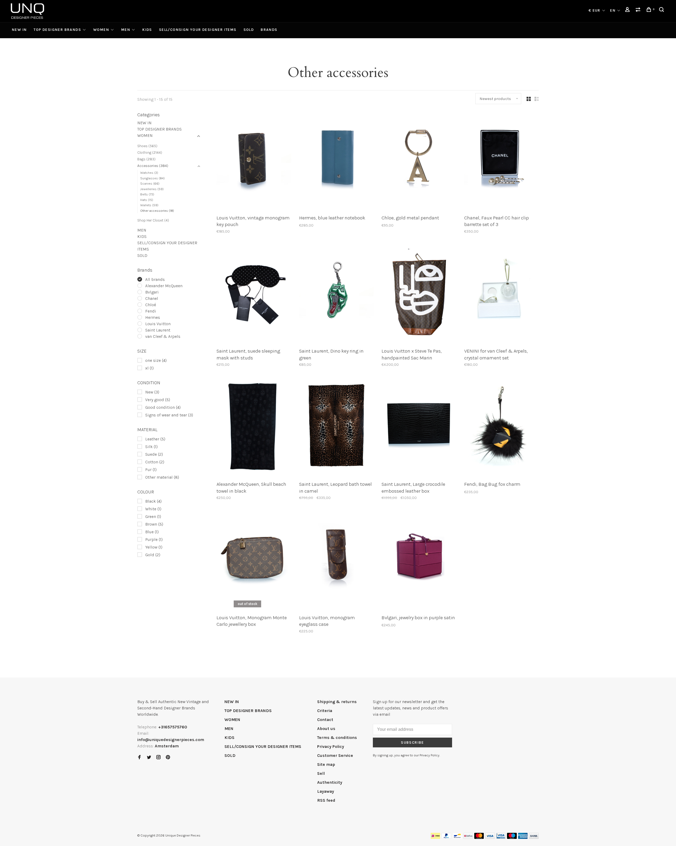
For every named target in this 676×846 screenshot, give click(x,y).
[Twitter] (149, 757)
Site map (326, 764)
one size (156, 360)
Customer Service (335, 755)
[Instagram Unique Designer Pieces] (158, 757)
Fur (151, 469)
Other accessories (157, 211)
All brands (155, 279)
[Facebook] (139, 757)
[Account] (628, 10)
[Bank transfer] (534, 837)
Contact (325, 719)
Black (153, 501)
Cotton (154, 461)
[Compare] (639, 10)
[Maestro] (512, 837)
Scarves (149, 183)
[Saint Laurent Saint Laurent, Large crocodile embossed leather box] (419, 428)
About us (326, 728)
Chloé (150, 304)
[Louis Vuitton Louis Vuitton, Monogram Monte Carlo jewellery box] (254, 561)
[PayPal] (446, 837)
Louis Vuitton (158, 323)
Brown (154, 524)
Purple (154, 539)
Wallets (149, 205)
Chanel (151, 298)
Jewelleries (152, 189)
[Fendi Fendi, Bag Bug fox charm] (501, 428)
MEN (125, 29)
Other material (162, 477)
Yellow (153, 547)
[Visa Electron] (501, 837)
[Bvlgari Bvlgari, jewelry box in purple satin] (419, 561)
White (153, 508)
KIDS (147, 29)
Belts (147, 194)
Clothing (149, 152)
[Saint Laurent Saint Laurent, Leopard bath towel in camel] (336, 428)
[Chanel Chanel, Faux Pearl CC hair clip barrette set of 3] (501, 161)
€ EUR (595, 10)
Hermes (152, 317)
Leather (155, 438)
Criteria (324, 710)
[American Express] (523, 837)
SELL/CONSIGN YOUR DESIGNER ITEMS (198, 29)
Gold (152, 554)
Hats (146, 200)
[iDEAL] (435, 837)
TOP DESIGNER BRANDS (57, 29)
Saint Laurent (157, 330)
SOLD (248, 29)
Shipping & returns (337, 701)
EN (613, 10)
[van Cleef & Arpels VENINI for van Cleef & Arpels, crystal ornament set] (501, 294)
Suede (154, 454)
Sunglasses (152, 178)
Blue (152, 531)
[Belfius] (468, 837)
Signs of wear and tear (169, 414)
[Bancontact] (457, 837)
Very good (157, 399)
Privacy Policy (330, 746)
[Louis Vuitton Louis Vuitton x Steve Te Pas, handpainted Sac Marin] (419, 294)
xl (149, 368)
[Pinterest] (168, 757)
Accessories (152, 166)
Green (153, 516)
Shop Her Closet (153, 220)
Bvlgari (152, 292)
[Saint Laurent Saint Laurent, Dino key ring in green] (336, 294)
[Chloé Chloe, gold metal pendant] (419, 161)
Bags (146, 159)
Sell (321, 773)
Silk (151, 446)
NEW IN (19, 29)
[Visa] (490, 837)
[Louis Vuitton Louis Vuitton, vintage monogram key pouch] (254, 161)
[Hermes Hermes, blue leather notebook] (336, 161)
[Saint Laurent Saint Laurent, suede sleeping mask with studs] (254, 294)
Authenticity (329, 782)
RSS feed (326, 800)
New (152, 392)
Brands (269, 29)
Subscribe (412, 742)
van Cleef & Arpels (162, 336)
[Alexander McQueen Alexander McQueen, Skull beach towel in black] (254, 428)
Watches (149, 173)
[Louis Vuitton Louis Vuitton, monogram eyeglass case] (336, 561)
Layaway (325, 791)
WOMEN (101, 29)
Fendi (150, 311)
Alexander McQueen (163, 285)
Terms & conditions (337, 737)
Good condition (163, 407)
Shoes (147, 146)
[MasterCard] (479, 837)
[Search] (662, 10)
